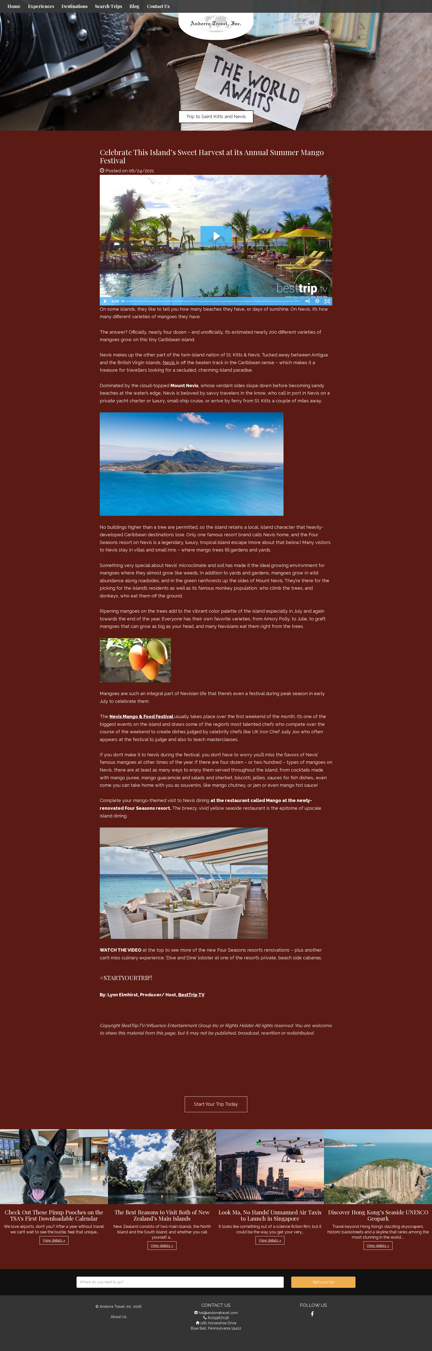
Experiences (41, 6)
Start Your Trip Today (216, 1104)
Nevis (169, 362)
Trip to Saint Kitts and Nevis (216, 116)
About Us (118, 1317)
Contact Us (158, 6)
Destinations (75, 6)
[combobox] (180, 1282)
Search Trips (108, 6)
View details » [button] (54, 1240)
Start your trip (323, 1282)
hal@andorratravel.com (218, 1313)
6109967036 (218, 1318)
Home (14, 6)
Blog (135, 6)
